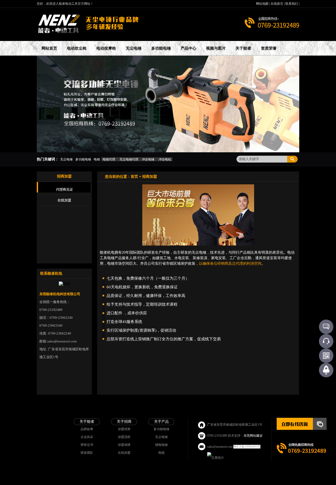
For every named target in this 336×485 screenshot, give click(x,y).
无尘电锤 (161, 437)
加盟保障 (124, 445)
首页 (134, 176)
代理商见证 (64, 189)
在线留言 (277, 4)
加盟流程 (124, 437)
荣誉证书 (87, 445)
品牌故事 (87, 429)
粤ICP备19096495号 (246, 447)
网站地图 (262, 4)
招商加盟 (149, 176)
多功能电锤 (161, 429)
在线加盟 (64, 200)
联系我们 (292, 4)
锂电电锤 (161, 445)
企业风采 (87, 437)
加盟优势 (124, 429)
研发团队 (87, 453)
